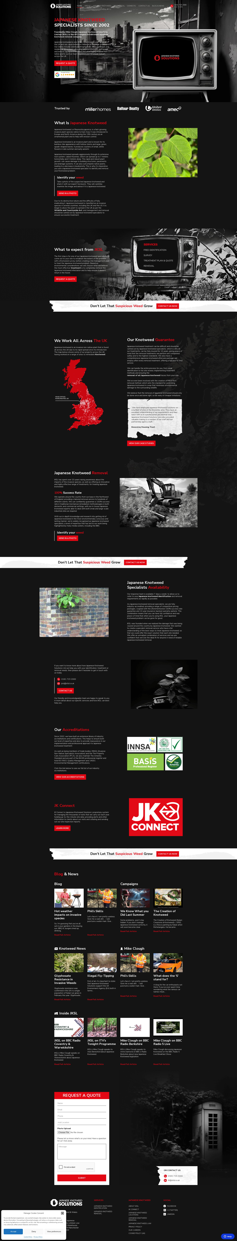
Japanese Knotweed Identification (103, 1207)
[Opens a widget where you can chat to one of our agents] (228, 1237)
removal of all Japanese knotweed (143, 375)
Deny (34, 1231)
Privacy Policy (38, 1237)
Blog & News (158, 6)
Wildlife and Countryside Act (68, 210)
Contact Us (144, 6)
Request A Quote (65, 279)
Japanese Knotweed (102, 6)
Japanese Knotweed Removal (103, 1212)
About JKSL (134, 1206)
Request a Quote (65, 63)
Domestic (131, 6)
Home (79, 6)
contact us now (167, 306)
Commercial (119, 6)
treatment (76, 268)
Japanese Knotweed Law (140, 1223)
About (87, 6)
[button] (62, 1213)
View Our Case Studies (141, 443)
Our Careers (135, 1230)
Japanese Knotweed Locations (138, 1213)
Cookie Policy (28, 1237)
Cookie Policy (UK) (137, 1233)
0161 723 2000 (180, 5)
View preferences (54, 1231)
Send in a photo (67, 193)
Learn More (62, 828)
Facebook (171, 1206)
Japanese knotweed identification (155, 596)
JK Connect (134, 1209)
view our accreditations (70, 777)
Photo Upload (64, 1128)
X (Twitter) (172, 1210)
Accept (13, 1231)
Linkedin (170, 1214)
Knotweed (100, 354)
